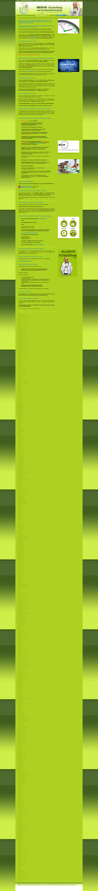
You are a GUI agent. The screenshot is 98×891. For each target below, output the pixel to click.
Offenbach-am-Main (21, 685)
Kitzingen (19, 558)
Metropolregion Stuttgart (22, 635)
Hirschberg (20, 516)
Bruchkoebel (20, 385)
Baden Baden (20, 338)
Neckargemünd (21, 652)
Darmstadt (20, 403)
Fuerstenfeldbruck (21, 463)
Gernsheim (20, 479)
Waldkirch (20, 838)
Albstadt (19, 318)
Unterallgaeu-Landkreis (22, 824)
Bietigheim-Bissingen (22, 374)
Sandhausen (20, 763)
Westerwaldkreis (21, 858)
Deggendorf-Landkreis (22, 407)
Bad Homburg (20, 341)
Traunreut (19, 810)
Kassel (19, 545)
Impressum (49, 12)
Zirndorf (19, 877)
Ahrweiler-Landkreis (21, 314)
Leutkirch (19, 595)
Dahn (19, 402)
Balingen (19, 356)
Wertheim (19, 857)
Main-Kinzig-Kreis (21, 613)
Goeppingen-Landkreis (22, 485)
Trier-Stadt (20, 816)
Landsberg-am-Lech (21, 584)
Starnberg (20, 796)
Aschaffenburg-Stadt (21, 331)
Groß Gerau (20, 487)
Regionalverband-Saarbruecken (24, 721)
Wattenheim (20, 846)
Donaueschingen (21, 415)
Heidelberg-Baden (21, 499)
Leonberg (19, 594)
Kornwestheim (20, 568)
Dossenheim (20, 418)
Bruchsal (19, 386)
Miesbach (19, 638)
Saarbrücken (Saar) (21, 758)
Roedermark (20, 746)
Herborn (19, 509)
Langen (19, 588)
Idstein (19, 530)
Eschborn (19, 440)
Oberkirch (19, 680)
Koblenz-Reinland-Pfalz (22, 562)
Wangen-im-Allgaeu (21, 845)
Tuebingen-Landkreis (22, 818)
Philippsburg (20, 703)
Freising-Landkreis (21, 456)
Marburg (19, 626)
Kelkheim (19, 552)
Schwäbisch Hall (21, 774)
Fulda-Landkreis (21, 470)
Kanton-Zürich (20, 540)
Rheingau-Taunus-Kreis (22, 730)
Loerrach (19, 602)
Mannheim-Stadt (21, 625)
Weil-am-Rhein (20, 848)
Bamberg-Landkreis (21, 358)
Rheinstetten (20, 741)
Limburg (19, 598)
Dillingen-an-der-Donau (22, 411)
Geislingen (20, 474)
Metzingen (20, 636)
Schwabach (20, 770)
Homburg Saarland (21, 527)
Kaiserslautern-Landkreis (22, 536)
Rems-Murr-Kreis (21, 725)
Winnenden (20, 867)
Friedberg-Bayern (21, 460)
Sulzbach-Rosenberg (22, 806)
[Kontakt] (68, 237)
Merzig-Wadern (21, 633)
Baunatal (19, 361)
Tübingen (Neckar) (21, 819)
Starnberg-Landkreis (21, 797)
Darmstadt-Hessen (21, 405)
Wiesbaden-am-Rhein (22, 861)
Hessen (19, 513)
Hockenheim (20, 518)
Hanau (19, 492)
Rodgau (19, 745)
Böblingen (20, 381)
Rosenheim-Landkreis (22, 748)
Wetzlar (19, 860)
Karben (19, 541)
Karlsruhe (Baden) (21, 543)
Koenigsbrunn (20, 563)
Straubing (19, 798)
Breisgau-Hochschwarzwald (23, 383)
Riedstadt (19, 743)
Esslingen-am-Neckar (22, 442)
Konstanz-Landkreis (21, 565)
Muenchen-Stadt (21, 649)
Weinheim (20, 852)
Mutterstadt (20, 650)
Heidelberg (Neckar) (21, 500)
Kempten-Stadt (20, 554)
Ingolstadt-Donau (21, 534)
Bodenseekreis (20, 380)
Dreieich (19, 419)
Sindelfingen (20, 788)
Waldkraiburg (20, 839)
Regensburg (20, 713)
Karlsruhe (19, 542)
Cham (19, 394)
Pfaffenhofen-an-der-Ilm (22, 697)
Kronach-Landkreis (21, 570)
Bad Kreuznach (21, 346)
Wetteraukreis (20, 859)
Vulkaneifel (20, 833)
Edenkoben (20, 421)
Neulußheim (20, 658)
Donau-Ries (20, 416)
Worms (19, 869)
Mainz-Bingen (20, 618)
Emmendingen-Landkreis (22, 430)
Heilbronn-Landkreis (21, 505)
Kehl (19, 550)
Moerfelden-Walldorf (21, 640)
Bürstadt (19, 390)
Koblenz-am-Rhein (21, 560)
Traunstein (20, 811)
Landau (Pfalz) (20, 583)
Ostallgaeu (20, 693)
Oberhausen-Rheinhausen (23, 679)
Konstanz (19, 564)
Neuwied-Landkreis (21, 672)
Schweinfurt (20, 780)
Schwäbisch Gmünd (21, 773)
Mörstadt (19, 641)
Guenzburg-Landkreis (22, 490)
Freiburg (19, 452)
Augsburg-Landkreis (21, 334)
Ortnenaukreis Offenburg (22, 690)
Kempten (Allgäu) (21, 553)
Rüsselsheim (20, 756)
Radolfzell (20, 708)
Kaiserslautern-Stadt (21, 539)
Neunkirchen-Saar (21, 661)
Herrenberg (20, 510)
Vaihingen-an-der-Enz (22, 827)
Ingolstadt (19, 532)
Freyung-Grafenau (21, 459)
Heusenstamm (20, 514)
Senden (19, 785)
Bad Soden (20, 352)
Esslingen (20, 441)
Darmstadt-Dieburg (21, 404)
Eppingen (19, 434)
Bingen (19, 375)
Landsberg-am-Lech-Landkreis (23, 585)
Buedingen (20, 388)
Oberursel (20, 682)
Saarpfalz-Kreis (21, 762)
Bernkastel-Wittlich (21, 370)
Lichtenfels (20, 596)
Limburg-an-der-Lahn (22, 599)
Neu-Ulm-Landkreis (21, 670)
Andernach (20, 325)
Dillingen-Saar (20, 412)
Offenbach (20, 684)
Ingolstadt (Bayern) (21, 533)
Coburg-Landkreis (21, 396)
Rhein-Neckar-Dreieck (22, 738)
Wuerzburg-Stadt (21, 875)
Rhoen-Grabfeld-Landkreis (23, 742)
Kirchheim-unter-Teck (22, 557)
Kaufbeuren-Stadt (21, 549)
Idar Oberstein (20, 529)
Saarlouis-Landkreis (21, 761)
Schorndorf (20, 768)
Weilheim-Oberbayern (22, 849)
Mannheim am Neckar (22, 622)
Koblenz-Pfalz (20, 561)
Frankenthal (20, 448)
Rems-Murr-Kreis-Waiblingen (23, 726)
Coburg (19, 395)
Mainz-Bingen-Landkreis (22, 619)
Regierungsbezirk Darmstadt (23, 716)
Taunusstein (20, 807)
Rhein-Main (20, 735)
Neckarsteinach (21, 654)
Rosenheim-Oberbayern (22, 749)
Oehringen (20, 683)
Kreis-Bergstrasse (21, 569)
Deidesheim (20, 408)
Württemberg (20, 872)
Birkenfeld (20, 378)
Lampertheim (20, 580)
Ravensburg (20, 710)
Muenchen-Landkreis (22, 648)
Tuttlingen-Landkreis (21, 820)
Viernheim (20, 829)
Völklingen (20, 831)
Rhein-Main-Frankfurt (22, 736)
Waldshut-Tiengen (21, 843)
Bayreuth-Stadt (20, 365)
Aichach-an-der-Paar (22, 315)
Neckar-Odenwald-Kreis (22, 653)
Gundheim (20, 491)
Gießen (19, 482)
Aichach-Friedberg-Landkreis (23, 316)
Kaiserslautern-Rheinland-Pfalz (23, 538)
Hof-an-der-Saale (21, 521)
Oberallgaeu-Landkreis (22, 678)
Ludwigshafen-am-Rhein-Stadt (23, 608)
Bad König (20, 345)
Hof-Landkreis (20, 524)
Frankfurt (19, 449)
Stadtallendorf (20, 794)
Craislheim (20, 399)
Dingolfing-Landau (21, 413)
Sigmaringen (20, 786)
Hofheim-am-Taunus (21, 523)
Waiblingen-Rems (21, 836)
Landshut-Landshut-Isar (22, 586)
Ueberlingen (20, 821)
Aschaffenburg (20, 328)
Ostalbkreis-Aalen (21, 692)
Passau (19, 695)
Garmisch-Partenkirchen (22, 472)
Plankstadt (20, 706)
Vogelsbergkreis (21, 832)
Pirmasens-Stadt (21, 705)
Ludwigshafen (20, 606)
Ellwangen (20, 428)
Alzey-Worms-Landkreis (22, 323)
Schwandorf (20, 778)
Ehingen (19, 424)
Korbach (19, 567)
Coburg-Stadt (20, 397)
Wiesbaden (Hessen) (22, 862)
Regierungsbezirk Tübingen (23, 720)
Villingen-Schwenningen (22, 830)
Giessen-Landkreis (21, 483)
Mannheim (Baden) (21, 623)
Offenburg (20, 687)
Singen (19, 789)
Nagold (19, 651)
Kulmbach (20, 571)
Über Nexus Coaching (21, 15)
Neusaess (20, 663)
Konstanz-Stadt (20, 566)
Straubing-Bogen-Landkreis (23, 799)
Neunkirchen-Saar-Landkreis (23, 662)
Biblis (19, 373)
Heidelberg (20, 498)
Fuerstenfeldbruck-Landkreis (23, 464)
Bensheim (20, 366)
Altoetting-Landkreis (21, 321)
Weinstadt (20, 853)
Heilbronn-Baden (21, 504)
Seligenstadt (20, 784)
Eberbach (19, 420)
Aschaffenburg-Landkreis (22, 330)
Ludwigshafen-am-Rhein (22, 607)
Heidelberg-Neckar (21, 501)
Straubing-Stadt (21, 800)
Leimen (19, 592)
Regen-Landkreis (21, 712)
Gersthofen (20, 480)
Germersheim (20, 477)
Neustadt (19, 664)
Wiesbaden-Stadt (21, 864)
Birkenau (19, 377)
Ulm (18, 822)
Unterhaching (20, 825)
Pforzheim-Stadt (21, 701)
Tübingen (19, 817)
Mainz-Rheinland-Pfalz (22, 620)
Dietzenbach (20, 409)
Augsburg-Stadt (21, 335)
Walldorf (19, 844)
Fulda (19, 469)
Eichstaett (19, 425)
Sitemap (41, 13)
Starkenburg (20, 795)
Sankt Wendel (20, 765)
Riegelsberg (20, 744)
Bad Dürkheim (20, 337)
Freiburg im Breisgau (22, 454)
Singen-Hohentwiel (21, 790)
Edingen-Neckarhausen (22, 422)
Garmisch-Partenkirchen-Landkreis (24, 473)
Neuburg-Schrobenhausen (23, 656)
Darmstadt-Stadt (21, 406)
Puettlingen (20, 707)
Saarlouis (19, 760)
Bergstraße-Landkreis (22, 368)
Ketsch (19, 555)
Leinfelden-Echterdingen (22, 593)
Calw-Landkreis (21, 393)
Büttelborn (20, 391)
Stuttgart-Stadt (20, 804)
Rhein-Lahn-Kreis (21, 732)
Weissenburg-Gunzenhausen (23, 854)
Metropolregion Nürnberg (22, 634)
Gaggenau (20, 471)
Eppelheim (20, 433)
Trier (19, 813)
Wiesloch (19, 865)
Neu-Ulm (19, 669)
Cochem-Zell (20, 398)
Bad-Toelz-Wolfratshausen (23, 354)
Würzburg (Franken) (21, 874)
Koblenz (19, 559)
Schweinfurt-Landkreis (22, 781)
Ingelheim (20, 531)
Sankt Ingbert (20, 764)
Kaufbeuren (20, 548)
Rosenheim (20, 747)
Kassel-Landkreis (21, 547)
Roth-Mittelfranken (21, 751)
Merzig (19, 632)
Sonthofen (20, 792)
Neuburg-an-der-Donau (22, 655)
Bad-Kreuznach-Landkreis (22, 347)
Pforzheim (20, 699)
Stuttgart (19, 802)
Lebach (19, 591)
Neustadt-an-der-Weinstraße (23, 667)
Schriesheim (20, 769)
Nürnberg (19, 673)
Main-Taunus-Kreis (21, 615)
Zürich (19, 878)
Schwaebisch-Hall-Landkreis (23, 775)
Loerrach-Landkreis (21, 603)
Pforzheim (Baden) (21, 700)
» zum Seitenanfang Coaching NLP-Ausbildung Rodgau (29, 308)
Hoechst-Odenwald (21, 519)
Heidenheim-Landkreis (22, 503)
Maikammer (20, 612)
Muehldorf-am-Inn (21, 645)
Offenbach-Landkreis (22, 686)
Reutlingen (20, 727)
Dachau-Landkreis (21, 401)
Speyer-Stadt (20, 793)
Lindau (19, 600)
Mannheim (20, 621)
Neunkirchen (20, 660)
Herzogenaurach (21, 512)
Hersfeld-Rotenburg (21, 511)
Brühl (19, 387)
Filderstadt (20, 445)
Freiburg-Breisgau (21, 453)
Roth (19, 750)
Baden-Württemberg (21, 339)
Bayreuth (19, 363)
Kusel (19, 572)
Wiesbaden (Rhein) (21, 863)
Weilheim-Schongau (21, 850)
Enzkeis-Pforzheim (21, 431)
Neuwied (19, 671)
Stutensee (20, 801)
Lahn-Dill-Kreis (20, 574)
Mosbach (19, 642)
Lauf (19, 589)
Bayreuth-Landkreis (21, 364)
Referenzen (60, 15)
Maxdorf (19, 627)
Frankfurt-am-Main (21, 450)
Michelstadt (20, 637)
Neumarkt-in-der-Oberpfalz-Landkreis (25, 659)
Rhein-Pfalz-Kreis (21, 734)
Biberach (19, 371)
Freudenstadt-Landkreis (22, 458)
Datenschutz (58, 12)
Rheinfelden (20, 729)
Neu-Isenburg (20, 657)
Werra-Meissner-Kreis (22, 856)
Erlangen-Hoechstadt (22, 438)
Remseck (19, 724)
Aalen (19, 312)
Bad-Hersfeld (20, 340)
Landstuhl (20, 587)
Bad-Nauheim (20, 349)
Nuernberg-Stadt (21, 675)
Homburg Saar (20, 526)
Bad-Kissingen (20, 343)
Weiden (19, 847)
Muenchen (20, 647)
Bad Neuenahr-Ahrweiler (22, 351)
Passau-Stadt (20, 696)
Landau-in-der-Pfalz (21, 582)
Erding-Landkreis (21, 436)
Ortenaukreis (20, 689)
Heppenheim (20, 508)
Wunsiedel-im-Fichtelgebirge (23, 876)
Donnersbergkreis (21, 417)
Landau (19, 581)
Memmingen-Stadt (21, 631)
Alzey (19, 322)
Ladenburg (20, 573)
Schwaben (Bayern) (21, 772)
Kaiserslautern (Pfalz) (22, 537)
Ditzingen (19, 414)
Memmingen (20, 630)
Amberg (19, 324)
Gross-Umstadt (20, 489)
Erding (19, 435)
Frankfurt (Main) (21, 451)
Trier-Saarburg (20, 815)
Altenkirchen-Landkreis (22, 319)
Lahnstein (20, 576)
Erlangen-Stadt (20, 439)
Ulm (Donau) (20, 823)
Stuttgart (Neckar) (21, 803)
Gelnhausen (20, 475)
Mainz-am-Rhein (21, 617)
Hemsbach (20, 507)
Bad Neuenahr (20, 350)
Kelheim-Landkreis (21, 551)
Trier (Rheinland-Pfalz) (22, 814)
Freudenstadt (20, 457)
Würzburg (19, 873)
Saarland (19, 759)
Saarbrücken (20, 757)
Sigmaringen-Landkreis (22, 787)
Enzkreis (19, 432)
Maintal (19, 614)
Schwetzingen (20, 783)
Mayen (19, 628)
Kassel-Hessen (20, 546)
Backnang (20, 336)
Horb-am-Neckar (21, 528)
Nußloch (19, 677)
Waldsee (19, 840)
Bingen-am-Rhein (21, 376)
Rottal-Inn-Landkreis (21, 752)
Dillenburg (20, 410)
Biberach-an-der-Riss (22, 372)
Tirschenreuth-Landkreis (22, 809)
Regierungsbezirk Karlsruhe (23, 718)
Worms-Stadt (20, 871)
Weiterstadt (20, 855)
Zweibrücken (20, 880)
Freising (19, 455)
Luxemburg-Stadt (21, 611)
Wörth (19, 868)
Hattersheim (20, 496)
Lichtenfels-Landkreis (22, 597)
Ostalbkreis (20, 691)
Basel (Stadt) (20, 360)
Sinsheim (19, 791)
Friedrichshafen (21, 462)
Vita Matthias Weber (31, 15)
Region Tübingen (21, 723)
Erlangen (19, 437)
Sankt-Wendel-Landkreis (22, 766)
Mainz (19, 616)
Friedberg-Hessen (21, 461)
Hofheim (19, 522)
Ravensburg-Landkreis (22, 711)
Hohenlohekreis (21, 525)
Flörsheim (20, 446)
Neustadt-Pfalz (20, 668)
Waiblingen (20, 835)
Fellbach (19, 444)
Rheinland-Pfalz (21, 733)
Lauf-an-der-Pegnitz (21, 590)
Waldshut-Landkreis (21, 842)
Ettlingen (19, 443)
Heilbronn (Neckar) (21, 506)
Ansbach (19, 326)
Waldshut (19, 841)
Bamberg (19, 357)
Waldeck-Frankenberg (22, 837)
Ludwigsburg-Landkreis (22, 605)
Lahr (19, 577)
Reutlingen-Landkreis (22, 728)
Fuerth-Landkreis (21, 467)
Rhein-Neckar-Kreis (21, 739)
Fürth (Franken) (21, 466)
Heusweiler (20, 515)
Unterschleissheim (21, 826)
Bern (19, 369)
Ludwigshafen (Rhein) (22, 609)
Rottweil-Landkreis (21, 755)
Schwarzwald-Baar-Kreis (22, 779)
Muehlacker (20, 644)
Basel (19, 359)
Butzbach (19, 392)
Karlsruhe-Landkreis (21, 544)
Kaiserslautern (20, 535)
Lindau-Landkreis (21, 601)
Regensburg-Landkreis (22, 714)
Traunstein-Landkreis (22, 812)
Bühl (19, 389)
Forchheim (20, 447)
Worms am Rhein (21, 870)
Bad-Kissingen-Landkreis (22, 344)
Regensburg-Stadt (21, 715)
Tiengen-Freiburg (21, 808)
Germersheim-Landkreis (22, 478)
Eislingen (19, 427)
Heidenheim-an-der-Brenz (22, 502)
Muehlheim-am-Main (21, 646)
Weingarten (20, 851)
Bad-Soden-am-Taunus (22, 353)
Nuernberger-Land (21, 674)
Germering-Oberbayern (22, 476)
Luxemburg (20, 610)
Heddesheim (20, 497)
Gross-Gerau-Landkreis (22, 488)
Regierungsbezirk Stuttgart (23, 719)
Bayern (19, 362)
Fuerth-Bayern (20, 465)
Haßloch (19, 495)
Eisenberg (20, 426)
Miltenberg (20, 639)
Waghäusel (20, 834)
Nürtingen (20, 676)
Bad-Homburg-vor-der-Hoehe (23, 342)
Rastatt (19, 709)
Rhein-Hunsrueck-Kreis (22, 731)
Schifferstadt (20, 767)
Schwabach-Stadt (21, 771)
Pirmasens (20, 704)
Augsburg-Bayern (21, 333)
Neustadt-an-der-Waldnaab (23, 666)
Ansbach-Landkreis (21, 327)
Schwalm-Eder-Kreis (21, 776)
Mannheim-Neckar (21, 624)
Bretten (19, 384)
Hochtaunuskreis (21, 517)
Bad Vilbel (20, 355)
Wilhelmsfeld (20, 866)
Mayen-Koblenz (21, 629)
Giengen (19, 481)
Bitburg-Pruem (20, 379)
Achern (19, 313)
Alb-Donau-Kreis (21, 317)
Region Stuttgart (21, 722)
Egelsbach (20, 423)
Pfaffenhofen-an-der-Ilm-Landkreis (24, 698)
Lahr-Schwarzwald (21, 578)
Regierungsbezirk (21, 717)
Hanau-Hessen (20, 493)
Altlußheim (20, 320)
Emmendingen (20, 429)
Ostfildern (19, 694)
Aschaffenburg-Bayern (22, 329)
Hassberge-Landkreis (22, 494)
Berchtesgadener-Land (22, 367)
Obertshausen (20, 681)
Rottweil (19, 754)
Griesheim (20, 486)
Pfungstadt (20, 702)
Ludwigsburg (20, 604)
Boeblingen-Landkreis (22, 382)
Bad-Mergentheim (21, 348)
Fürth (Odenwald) (21, 468)
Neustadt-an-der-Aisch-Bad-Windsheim (25, 665)
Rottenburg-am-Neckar (22, 753)
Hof (18, 520)
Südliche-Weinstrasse (22, 805)
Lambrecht (20, 579)
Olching (19, 688)
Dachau (19, 400)
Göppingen (20, 484)
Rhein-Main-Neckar (21, 737)
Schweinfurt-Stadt (21, 782)
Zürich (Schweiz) (21, 879)
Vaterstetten (20, 828)
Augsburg (19, 332)
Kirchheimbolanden (21, 556)
